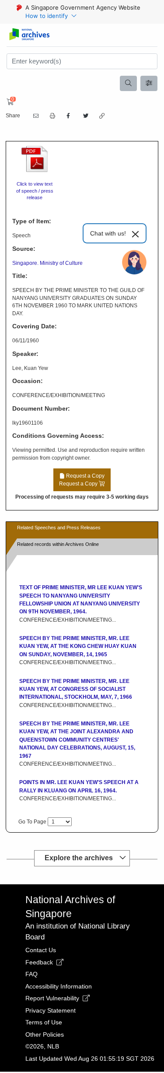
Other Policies (44, 1034)
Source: (23, 248)
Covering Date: (34, 326)
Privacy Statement (50, 1010)
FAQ (31, 974)
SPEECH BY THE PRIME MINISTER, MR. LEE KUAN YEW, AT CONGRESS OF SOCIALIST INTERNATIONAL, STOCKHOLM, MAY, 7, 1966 (75, 689)
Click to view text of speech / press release (34, 191)
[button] (51, 116)
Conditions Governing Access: (58, 435)
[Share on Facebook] (68, 116)
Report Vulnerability (53, 998)
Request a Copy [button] (82, 480)
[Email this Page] (35, 116)
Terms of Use (43, 1022)
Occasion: (27, 380)
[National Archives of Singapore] (29, 35)
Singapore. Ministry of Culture (47, 263)
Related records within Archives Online (58, 544)
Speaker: (25, 353)
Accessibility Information (58, 986)
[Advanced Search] (149, 83)
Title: (20, 275)
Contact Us (40, 949)
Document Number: (41, 408)
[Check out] (9, 102)
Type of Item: (31, 221)
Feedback (40, 962)
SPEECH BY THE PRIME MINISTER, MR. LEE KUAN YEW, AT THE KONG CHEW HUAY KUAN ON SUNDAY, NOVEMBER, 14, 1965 (77, 646)
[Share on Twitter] (85, 116)
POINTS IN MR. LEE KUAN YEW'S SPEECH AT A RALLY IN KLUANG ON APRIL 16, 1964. (79, 786)
